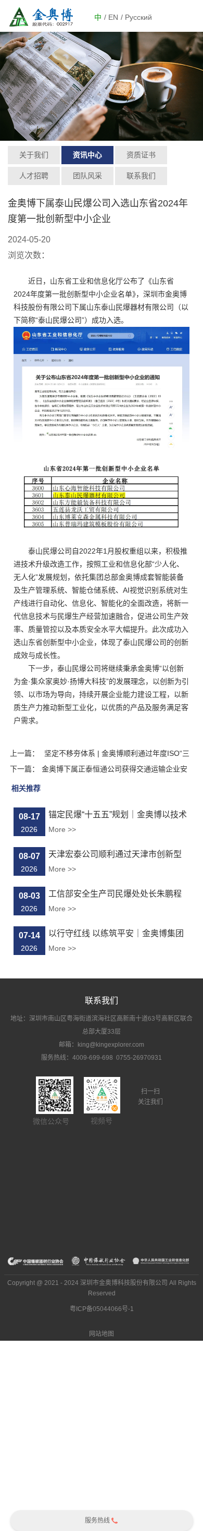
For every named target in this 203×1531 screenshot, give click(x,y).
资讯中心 (87, 155)
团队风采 (87, 176)
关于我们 (33, 155)
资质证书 (141, 155)
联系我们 (141, 176)
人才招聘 (33, 176)
